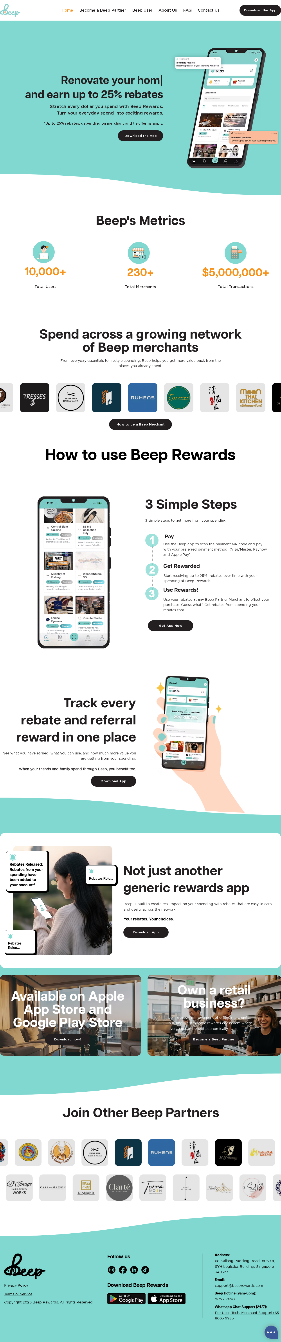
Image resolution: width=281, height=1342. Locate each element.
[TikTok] (145, 1270)
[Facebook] (123, 1270)
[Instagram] (111, 1270)
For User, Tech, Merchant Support (243, 1313)
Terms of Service (18, 1294)
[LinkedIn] (134, 1270)
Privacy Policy (16, 1285)
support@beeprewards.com (239, 1285)
